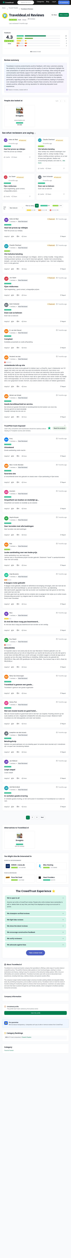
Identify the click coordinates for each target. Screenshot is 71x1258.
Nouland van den (15, 356)
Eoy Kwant (12, 639)
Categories (40, 1)
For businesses (64, 2)
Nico (10, 613)
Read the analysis (59, 428)
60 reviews (31, 19)
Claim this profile (35, 1013)
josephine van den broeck (17, 732)
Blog (47, 1)
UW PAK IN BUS (14, 787)
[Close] (66, 425)
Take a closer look (35, 953)
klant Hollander (48, 176)
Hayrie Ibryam (14, 517)
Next (42, 817)
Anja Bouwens (14, 574)
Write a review (64, 15)
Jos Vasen (12, 176)
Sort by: (5, 207)
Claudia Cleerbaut (49, 139)
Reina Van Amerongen (16, 676)
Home (3, 8)
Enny (11, 438)
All (36, 205)
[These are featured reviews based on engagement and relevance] (36, 133)
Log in (54, 1)
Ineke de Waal (13, 139)
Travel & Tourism (13, 8)
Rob (10, 543)
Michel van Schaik (15, 395)
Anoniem (12, 491)
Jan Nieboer (13, 761)
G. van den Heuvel (15, 330)
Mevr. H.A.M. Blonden (16, 465)
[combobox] (16, 208)
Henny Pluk (13, 702)
